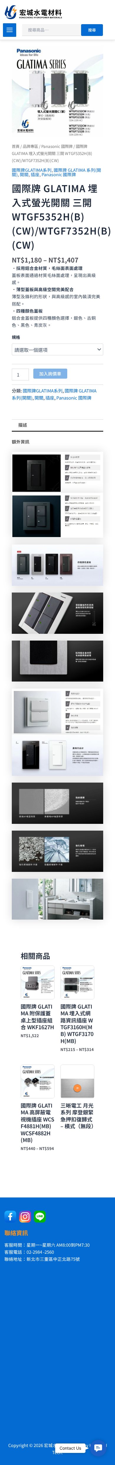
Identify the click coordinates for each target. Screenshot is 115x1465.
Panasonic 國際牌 (57, 146)
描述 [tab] (22, 425)
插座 (35, 174)
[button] (98, 1448)
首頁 (15, 146)
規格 (16, 337)
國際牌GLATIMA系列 (32, 170)
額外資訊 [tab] (20, 441)
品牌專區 (30, 146)
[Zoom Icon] (57, 91)
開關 (24, 174)
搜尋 (92, 30)
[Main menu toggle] (9, 30)
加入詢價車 (50, 373)
